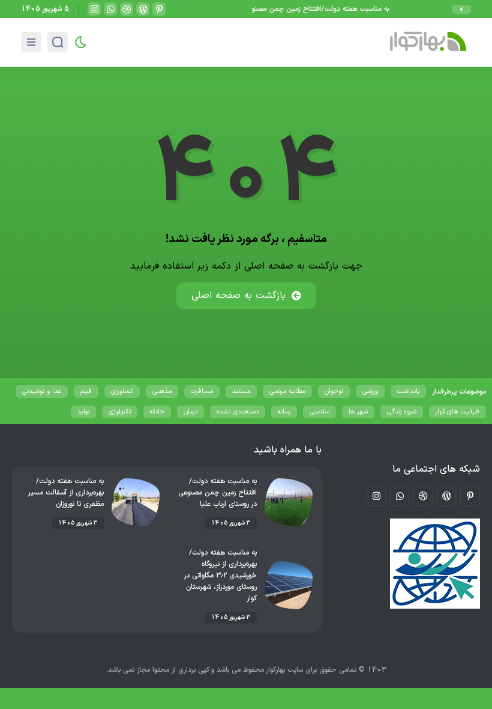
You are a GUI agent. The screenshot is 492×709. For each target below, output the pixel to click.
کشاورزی (122, 391)
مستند (241, 391)
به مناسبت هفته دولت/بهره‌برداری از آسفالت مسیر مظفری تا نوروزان (66, 493)
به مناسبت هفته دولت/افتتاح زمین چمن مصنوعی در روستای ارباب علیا (290, 9)
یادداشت (408, 391)
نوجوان (334, 391)
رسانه (284, 412)
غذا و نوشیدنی (41, 391)
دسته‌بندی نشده (238, 412)
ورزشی (370, 391)
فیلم (86, 391)
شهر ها (358, 412)
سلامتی (319, 412)
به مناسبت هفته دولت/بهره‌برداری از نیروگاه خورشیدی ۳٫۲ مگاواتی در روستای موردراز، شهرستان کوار (220, 575)
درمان (190, 412)
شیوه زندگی (401, 412)
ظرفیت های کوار (457, 412)
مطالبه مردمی (287, 391)
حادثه (157, 412)
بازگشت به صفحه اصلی (238, 295)
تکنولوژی (120, 412)
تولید (83, 412)
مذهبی (162, 391)
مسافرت (202, 391)
